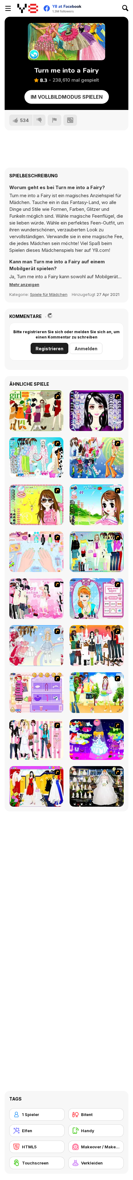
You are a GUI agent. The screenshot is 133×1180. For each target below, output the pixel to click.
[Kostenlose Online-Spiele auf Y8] (27, 8)
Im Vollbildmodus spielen (67, 97)
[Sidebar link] (8, 8)
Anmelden (86, 348)
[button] (24, 284)
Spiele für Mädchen (48, 294)
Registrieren (49, 348)
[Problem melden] (54, 120)
